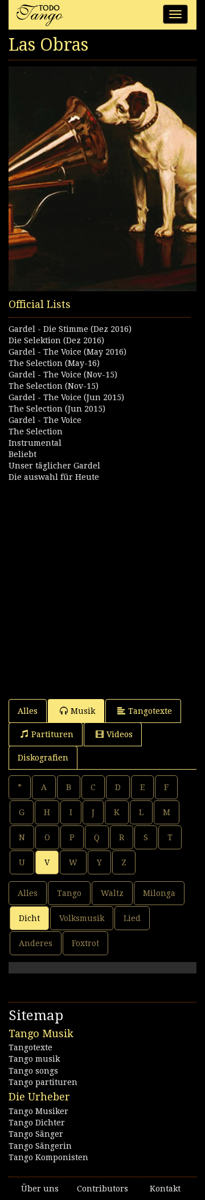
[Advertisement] (102, 585)
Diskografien (43, 757)
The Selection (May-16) (54, 363)
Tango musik (34, 1058)
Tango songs (33, 1070)
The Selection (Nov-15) (54, 386)
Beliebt (22, 454)
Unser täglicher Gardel (54, 465)
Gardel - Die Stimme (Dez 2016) (70, 329)
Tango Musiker (38, 1111)
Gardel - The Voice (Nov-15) (63, 374)
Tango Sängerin (40, 1145)
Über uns (40, 1188)
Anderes (35, 943)
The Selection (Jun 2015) (57, 408)
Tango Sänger (36, 1134)
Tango (69, 893)
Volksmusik (81, 918)
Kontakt (165, 1188)
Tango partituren (43, 1082)
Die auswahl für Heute (54, 477)
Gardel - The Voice (45, 420)
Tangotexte (150, 711)
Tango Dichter (37, 1122)
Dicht (29, 918)
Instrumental (35, 442)
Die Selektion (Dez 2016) (56, 340)
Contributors (102, 1188)
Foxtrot (85, 943)
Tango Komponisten (48, 1157)
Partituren (52, 734)
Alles (28, 711)
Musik (83, 711)
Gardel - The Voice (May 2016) (67, 351)
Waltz (112, 893)
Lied (132, 918)
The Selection (36, 431)
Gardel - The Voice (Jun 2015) (66, 397)
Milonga (159, 893)
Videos (119, 734)
